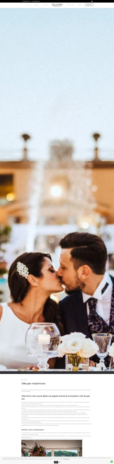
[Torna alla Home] (57, 5)
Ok (56, 462)
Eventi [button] (36, 4)
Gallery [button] (45, 4)
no (60, 462)
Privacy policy (66, 459)
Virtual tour (70, 4)
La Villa (27, 4)
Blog (80, 4)
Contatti (89, 5)
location (24, 379)
